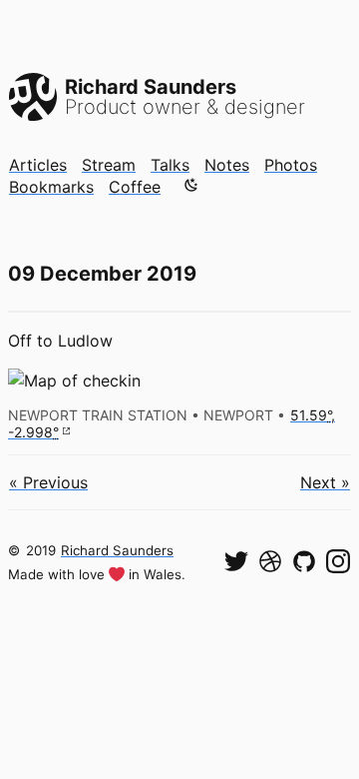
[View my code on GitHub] (304, 561)
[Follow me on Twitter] (236, 561)
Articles (38, 165)
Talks (170, 165)
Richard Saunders (117, 550)
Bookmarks (51, 187)
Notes (226, 165)
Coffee (135, 187)
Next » (325, 482)
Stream (109, 165)
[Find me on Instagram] (338, 561)
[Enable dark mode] (191, 185)
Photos (290, 165)
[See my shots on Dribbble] (270, 561)
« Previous (48, 482)
